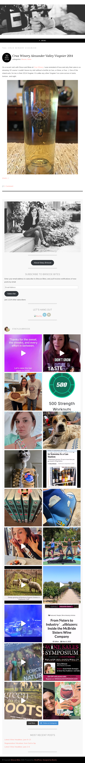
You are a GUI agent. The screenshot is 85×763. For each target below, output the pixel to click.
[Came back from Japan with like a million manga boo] (23, 507)
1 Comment (8, 186)
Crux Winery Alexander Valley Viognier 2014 (42, 56)
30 (6, 55)
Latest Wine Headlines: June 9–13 (17, 740)
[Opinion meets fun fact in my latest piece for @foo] (62, 469)
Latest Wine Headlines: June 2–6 (17, 747)
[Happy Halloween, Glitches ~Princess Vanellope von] (23, 430)
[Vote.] (23, 469)
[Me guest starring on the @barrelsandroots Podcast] (62, 353)
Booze (23, 59)
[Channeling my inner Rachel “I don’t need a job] (62, 507)
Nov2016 (7, 59)
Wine (29, 59)
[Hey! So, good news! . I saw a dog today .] (62, 430)
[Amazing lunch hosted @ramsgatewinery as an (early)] (62, 585)
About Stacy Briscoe (42, 262)
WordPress (38, 760)
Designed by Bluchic (50, 760)
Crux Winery (38, 67)
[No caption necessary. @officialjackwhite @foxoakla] (23, 623)
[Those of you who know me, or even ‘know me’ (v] (23, 585)
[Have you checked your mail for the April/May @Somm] (23, 700)
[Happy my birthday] (23, 546)
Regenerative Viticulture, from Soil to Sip (20, 743)
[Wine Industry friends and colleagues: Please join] (62, 662)
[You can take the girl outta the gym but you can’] (62, 546)
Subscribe (11, 294)
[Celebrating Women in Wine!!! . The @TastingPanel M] (23, 662)
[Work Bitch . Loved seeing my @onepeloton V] (23, 353)
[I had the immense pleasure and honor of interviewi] (62, 623)
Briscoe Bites (15, 760)
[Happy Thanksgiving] (23, 391)
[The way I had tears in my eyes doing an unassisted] (62, 391)
